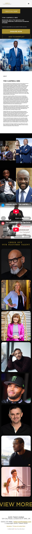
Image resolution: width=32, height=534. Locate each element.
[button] (28, 3)
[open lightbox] (8, 150)
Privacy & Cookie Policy (19, 526)
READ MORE (16, 270)
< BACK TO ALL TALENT (11, 11)
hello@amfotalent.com (22, 522)
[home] (13, 3)
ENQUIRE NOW (16, 31)
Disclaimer (9, 526)
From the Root (20, 529)
